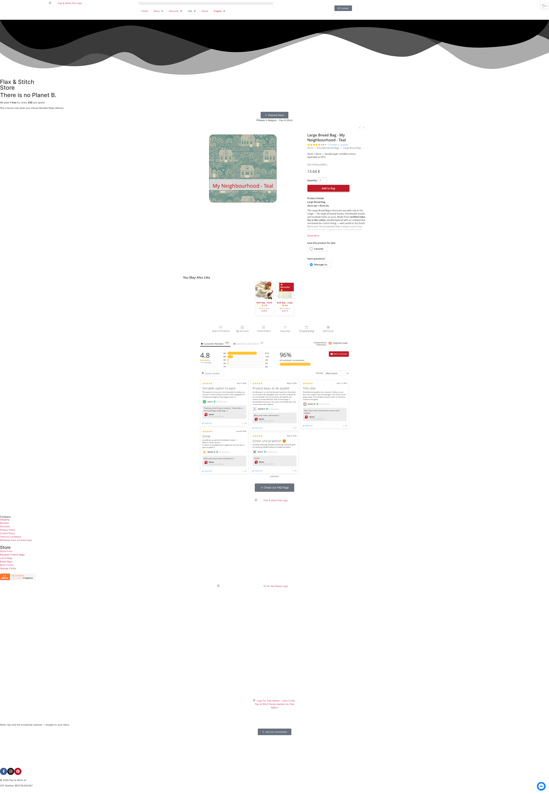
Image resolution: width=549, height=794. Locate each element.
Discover (174, 11)
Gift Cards (328, 330)
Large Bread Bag (352, 147)
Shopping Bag (306, 330)
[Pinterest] (17, 771)
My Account (242, 330)
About (205, 11)
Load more (274, 476)
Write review (340, 354)
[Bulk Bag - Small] (264, 290)
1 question (343, 144)
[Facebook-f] (3, 771)
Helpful (207, 423)
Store (157, 11)
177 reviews (332, 144)
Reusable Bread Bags (328, 147)
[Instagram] (10, 771)
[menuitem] (360, 128)
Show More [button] (313, 235)
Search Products (221, 330)
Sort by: (319, 373)
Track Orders (264, 330)
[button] (317, 249)
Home (145, 11)
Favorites (285, 330)
